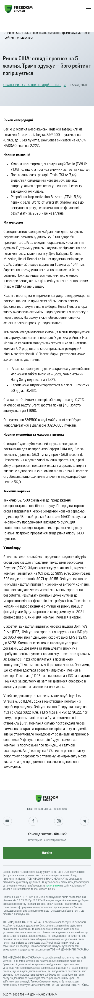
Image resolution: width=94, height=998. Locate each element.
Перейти (47, 852)
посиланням (53, 885)
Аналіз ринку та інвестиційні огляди (34, 85)
